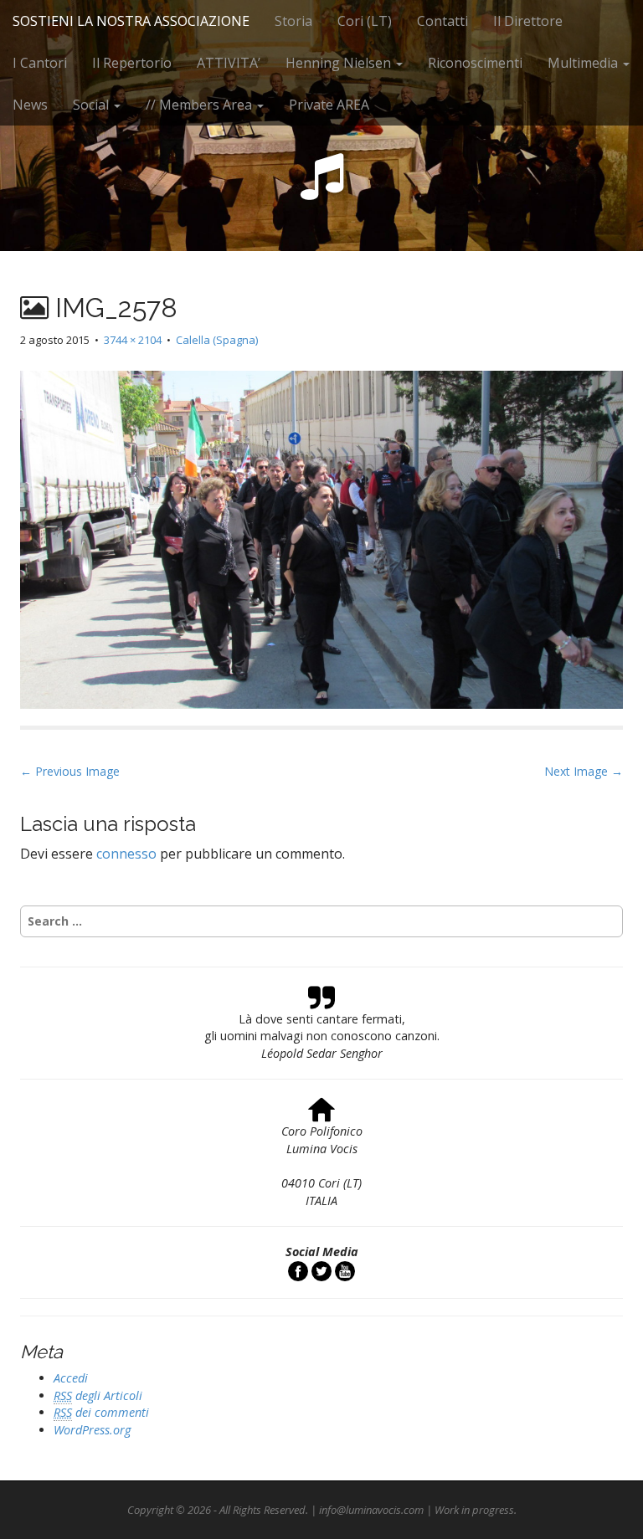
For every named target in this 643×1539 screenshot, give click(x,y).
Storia (293, 21)
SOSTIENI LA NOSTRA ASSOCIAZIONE (131, 21)
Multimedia (584, 63)
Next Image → (583, 771)
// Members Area (200, 104)
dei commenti (101, 1412)
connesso (126, 853)
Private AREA (329, 104)
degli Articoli (98, 1395)
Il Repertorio (132, 63)
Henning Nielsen (339, 63)
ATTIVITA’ (228, 63)
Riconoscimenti (475, 63)
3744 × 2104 (133, 339)
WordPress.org (92, 1430)
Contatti (442, 21)
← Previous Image (70, 771)
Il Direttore (528, 21)
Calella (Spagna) (217, 339)
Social (92, 104)
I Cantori (40, 63)
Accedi (71, 1378)
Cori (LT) (364, 21)
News (30, 104)
